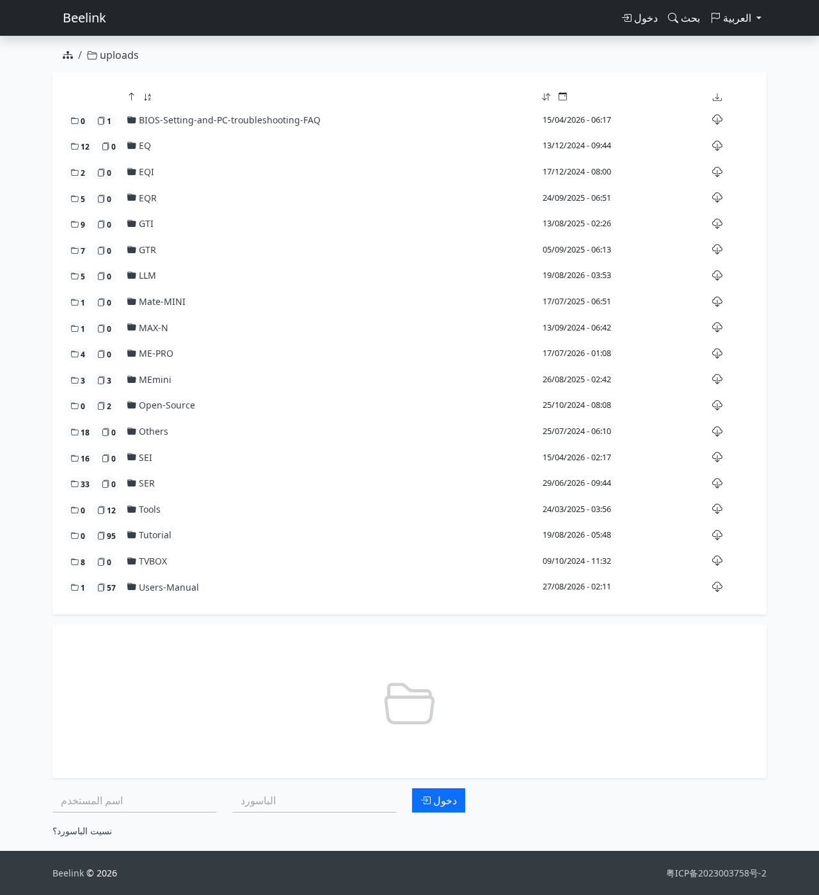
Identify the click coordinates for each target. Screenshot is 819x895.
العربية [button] (737, 18)
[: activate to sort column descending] (331, 97)
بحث (689, 18)
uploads (118, 55)
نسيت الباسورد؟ (82, 831)
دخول (645, 18)
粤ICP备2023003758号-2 (716, 873)
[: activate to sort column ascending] (608, 97)
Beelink (84, 17)
